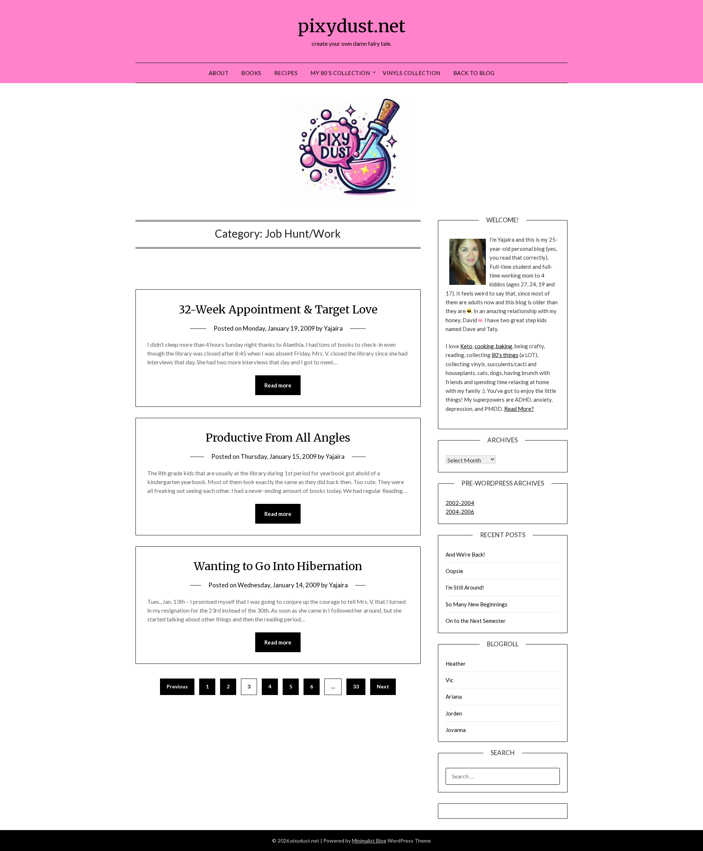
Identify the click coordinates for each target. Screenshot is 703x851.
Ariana (454, 696)
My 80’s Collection (340, 73)
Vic (449, 680)
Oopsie (454, 571)
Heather (456, 663)
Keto (466, 346)
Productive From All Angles (278, 438)
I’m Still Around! (465, 587)
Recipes (286, 73)
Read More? (519, 408)
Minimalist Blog (369, 840)
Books (251, 73)
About (219, 73)
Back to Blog (474, 73)
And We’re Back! (465, 554)
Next (383, 686)
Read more (277, 385)
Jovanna (456, 729)
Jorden (454, 713)
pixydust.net (351, 26)
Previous (177, 686)
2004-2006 (460, 511)
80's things (505, 355)
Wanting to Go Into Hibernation (278, 566)
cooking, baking (493, 346)
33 (356, 686)
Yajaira (333, 328)
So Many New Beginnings (476, 604)
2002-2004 (460, 502)
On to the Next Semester (476, 620)
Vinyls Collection (411, 73)
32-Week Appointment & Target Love (278, 309)
